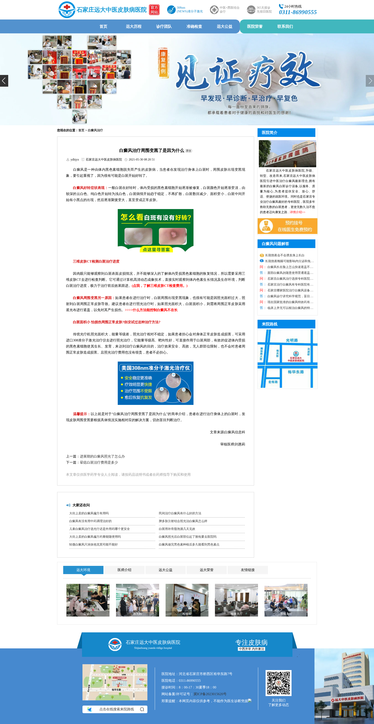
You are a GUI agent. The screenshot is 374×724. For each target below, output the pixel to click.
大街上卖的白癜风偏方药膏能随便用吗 (95, 536)
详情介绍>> (297, 212)
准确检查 (194, 26)
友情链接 (248, 570)
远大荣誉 (207, 570)
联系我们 (285, 26)
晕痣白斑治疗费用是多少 (99, 462)
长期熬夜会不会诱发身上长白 (285, 255)
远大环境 (83, 570)
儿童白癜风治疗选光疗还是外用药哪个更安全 (99, 529)
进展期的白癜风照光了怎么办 (102, 456)
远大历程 (134, 26)
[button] (4, 81)
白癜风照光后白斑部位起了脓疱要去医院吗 (187, 536)
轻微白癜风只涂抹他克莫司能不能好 (93, 544)
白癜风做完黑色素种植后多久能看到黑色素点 (189, 544)
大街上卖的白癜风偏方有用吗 (89, 513)
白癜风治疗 (95, 130)
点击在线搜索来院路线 (116, 709)
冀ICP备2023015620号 (210, 694)
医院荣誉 (255, 26)
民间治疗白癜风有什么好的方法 (180, 513)
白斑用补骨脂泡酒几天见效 (177, 529)
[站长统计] (249, 701)
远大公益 (224, 26)
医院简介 (269, 132)
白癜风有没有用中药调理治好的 (90, 521)
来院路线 (269, 324)
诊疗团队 (164, 26)
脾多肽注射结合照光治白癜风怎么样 (183, 521)
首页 (103, 26)
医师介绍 (124, 570)
